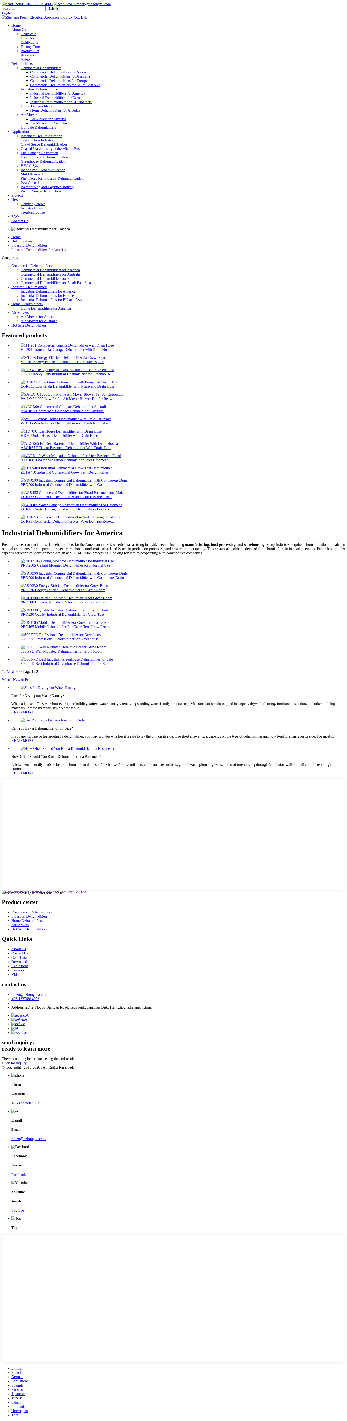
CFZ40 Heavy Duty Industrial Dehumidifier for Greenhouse (66, 374)
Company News (33, 204)
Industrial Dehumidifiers (39, 89)
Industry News (32, 208)
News (15, 200)
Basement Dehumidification (41, 136)
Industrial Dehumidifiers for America (57, 93)
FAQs (15, 217)
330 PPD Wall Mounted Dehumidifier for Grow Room (61, 651)
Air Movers (29, 115)
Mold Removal (32, 174)
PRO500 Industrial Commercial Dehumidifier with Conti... (64, 485)
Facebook (18, 1175)
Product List (30, 51)
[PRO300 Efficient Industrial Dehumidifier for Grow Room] (66, 598)
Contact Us (19, 221)
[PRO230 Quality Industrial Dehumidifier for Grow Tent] (64, 610)
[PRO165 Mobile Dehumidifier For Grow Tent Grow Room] (67, 622)
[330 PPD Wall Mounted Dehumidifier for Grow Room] (63, 647)
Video (25, 59)
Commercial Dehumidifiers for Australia (60, 76)
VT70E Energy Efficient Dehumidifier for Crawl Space (62, 362)
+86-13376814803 (39, 4)
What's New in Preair (18, 680)
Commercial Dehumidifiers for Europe (59, 81)
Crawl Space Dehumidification (44, 144)
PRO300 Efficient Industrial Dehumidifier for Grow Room (64, 602)
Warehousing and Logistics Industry (47, 187)
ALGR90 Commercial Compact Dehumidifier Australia (62, 411)
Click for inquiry (14, 1063)
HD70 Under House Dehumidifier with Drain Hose (59, 435)
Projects (17, 195)
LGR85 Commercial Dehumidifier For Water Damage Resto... (67, 521)
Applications (20, 132)
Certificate (28, 34)
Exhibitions (29, 42)
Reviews (27, 55)
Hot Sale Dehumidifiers (38, 127)
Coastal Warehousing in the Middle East (50, 149)
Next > (12, 672)
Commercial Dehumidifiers (41, 68)
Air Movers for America (48, 119)
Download (29, 38)
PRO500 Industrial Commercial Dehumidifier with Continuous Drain (72, 578)
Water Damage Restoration (41, 191)
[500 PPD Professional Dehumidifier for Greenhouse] (61, 635)
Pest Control (30, 183)
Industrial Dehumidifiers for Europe (56, 98)
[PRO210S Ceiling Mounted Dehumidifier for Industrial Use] (67, 561)
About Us (18, 30)
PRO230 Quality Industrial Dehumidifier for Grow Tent (62, 614)
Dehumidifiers (22, 64)
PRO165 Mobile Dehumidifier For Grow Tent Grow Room (65, 627)
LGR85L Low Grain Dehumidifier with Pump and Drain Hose (67, 386)
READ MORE (22, 712)
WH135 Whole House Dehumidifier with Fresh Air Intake (64, 423)
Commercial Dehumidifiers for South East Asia (65, 85)
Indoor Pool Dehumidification (43, 170)
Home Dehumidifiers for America (55, 110)
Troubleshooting (33, 212)
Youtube (17, 1210)
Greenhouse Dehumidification (43, 161)
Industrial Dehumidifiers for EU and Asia (61, 102)
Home (16, 25)
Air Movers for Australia (48, 123)
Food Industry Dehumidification (45, 157)
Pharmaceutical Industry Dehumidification (52, 178)
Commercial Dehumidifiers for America (59, 72)
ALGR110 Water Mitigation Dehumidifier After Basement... (65, 460)
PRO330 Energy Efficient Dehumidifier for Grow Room (63, 590)
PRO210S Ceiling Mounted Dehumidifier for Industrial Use (65, 565)
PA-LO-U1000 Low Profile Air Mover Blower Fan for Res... (66, 399)
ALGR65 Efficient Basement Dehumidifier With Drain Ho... (66, 448)
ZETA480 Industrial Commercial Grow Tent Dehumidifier (64, 472)
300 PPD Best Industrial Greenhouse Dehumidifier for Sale (65, 664)
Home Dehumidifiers (36, 106)
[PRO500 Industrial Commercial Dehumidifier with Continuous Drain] (74, 573)
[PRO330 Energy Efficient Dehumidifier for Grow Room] (65, 586)
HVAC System (32, 166)
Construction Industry (37, 140)
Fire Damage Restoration (39, 153)
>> (20, 672)
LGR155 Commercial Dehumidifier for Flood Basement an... (66, 497)
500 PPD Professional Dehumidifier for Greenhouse (59, 639)
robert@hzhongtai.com (93, 4)
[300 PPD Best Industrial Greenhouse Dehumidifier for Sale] (67, 659)
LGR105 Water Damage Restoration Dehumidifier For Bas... (66, 509)
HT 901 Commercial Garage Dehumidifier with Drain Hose (65, 350)
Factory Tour (30, 47)
